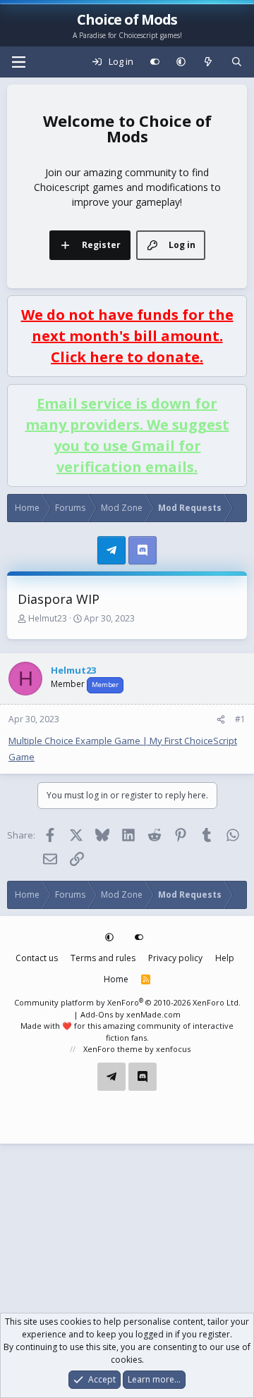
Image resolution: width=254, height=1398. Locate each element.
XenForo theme (113, 1049)
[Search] (236, 62)
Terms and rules (103, 958)
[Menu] (18, 62)
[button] (181, 62)
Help (224, 958)
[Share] (221, 719)
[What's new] (208, 62)
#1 (240, 719)
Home (116, 979)
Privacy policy (175, 958)
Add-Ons (96, 1014)
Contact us (37, 958)
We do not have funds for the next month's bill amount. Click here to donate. (127, 335)
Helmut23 (47, 618)
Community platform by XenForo (127, 1002)
